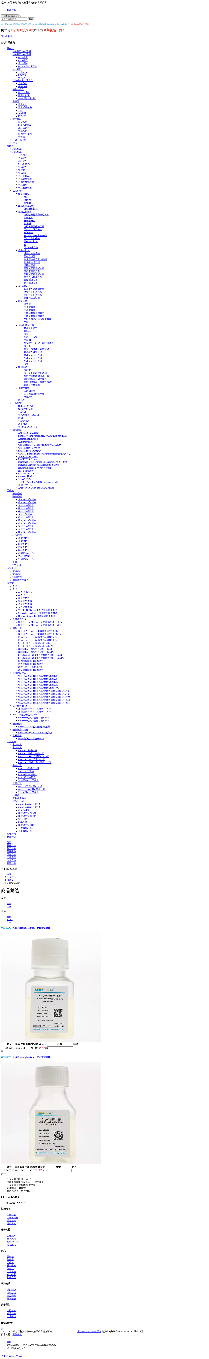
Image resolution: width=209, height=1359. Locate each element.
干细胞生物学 (31, 241)
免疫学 (16, 101)
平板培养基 (29, 310)
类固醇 (27, 331)
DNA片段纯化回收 (27, 66)
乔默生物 (11, 568)
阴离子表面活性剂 (33, 358)
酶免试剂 (17, 493)
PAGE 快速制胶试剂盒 (29, 807)
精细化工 (17, 149)
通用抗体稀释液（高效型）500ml (34, 711)
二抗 (20, 110)
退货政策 (11, 1244)
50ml (9, 922)
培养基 (27, 304)
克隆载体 (22, 83)
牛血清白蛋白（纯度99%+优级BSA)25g (37, 679)
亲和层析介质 (31, 280)
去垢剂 (27, 340)
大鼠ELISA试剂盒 (27, 499)
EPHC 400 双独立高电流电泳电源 (34, 762)
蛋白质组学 (29, 256)
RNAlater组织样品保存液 (25, 714)
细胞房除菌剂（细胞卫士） (31, 661)
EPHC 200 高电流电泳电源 (31, 759)
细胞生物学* (24, 211)
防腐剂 (21, 400)
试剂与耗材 (18, 801)
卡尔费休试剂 (25, 187)
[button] (104, 1051)
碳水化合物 (24, 193)
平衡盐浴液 (24, 95)
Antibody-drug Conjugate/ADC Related (36, 488)
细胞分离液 (29, 265)
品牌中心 (11, 851)
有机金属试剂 (25, 179)
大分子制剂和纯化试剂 (35, 373)
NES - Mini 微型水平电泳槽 (31, 789)
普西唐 (10, 146)
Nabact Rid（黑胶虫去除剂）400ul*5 (36, 652)
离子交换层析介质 (33, 277)
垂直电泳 (17, 765)
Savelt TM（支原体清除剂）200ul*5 (35, 646)
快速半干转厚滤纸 (27, 816)
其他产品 (11, 837)
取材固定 (17, 735)
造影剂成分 (29, 391)
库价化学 (17, 1334)
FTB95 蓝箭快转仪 (27, 774)
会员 (21, 1356)
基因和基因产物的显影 (35, 379)
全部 (9, 903)
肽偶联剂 (28, 397)
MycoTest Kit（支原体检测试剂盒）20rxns (38, 637)
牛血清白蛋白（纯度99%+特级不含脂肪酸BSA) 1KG (44, 702)
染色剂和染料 (31, 208)
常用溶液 (28, 370)
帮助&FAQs (12, 1241)
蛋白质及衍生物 (32, 238)
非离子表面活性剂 (33, 355)
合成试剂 (22, 173)
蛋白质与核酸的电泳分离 (36, 376)
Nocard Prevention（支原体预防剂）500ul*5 (39, 634)
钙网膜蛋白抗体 (26, 559)
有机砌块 (22, 158)
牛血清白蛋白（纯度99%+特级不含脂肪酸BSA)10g (43, 691)
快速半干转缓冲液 (27, 813)
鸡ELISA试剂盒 (26, 526)
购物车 (15, 1356)
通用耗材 (17, 119)
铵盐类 (21, 170)
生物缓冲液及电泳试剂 (35, 259)
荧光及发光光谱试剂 (28, 415)
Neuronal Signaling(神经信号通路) (34, 468)
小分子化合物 (19, 140)
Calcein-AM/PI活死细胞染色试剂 (34, 726)
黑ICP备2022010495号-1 (89, 1331)
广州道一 (11, 741)
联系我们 (11, 863)
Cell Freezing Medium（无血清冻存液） (27, 928)
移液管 (21, 137)
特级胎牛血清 (25, 601)
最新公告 (11, 1298)
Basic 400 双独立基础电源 (31, 753)
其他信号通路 (25, 485)
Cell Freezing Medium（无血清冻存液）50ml (39, 625)
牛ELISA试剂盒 (26, 511)
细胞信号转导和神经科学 (36, 214)
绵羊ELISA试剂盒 (27, 520)
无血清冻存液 (19, 619)
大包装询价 (12, 1217)
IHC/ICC (22, 116)
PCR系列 (17, 69)
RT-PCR (22, 75)
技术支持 (11, 860)
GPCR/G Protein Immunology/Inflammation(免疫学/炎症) (45, 454)
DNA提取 (23, 57)
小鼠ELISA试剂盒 (27, 502)
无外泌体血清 (25, 607)
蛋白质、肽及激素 (33, 229)
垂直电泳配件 (25, 828)
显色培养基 (29, 307)
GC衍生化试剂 (25, 409)
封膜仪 (16, 795)
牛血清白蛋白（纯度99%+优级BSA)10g (37, 676)
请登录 (42, 1048)
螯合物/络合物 (31, 247)
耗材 (15, 562)
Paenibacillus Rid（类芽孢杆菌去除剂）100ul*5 (41, 658)
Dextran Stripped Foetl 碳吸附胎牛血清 (36, 616)
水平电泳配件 (25, 831)
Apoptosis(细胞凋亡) (28, 439)
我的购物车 (7, 36)
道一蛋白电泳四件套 (28, 780)
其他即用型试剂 (32, 385)
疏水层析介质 (31, 283)
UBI (9, 906)
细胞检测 (17, 723)
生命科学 (17, 190)
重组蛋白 (17, 571)
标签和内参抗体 (26, 553)
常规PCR (22, 72)
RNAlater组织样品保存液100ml (33, 717)
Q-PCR (21, 78)
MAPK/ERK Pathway (28, 459)
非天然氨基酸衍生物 (34, 394)
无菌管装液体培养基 (34, 316)
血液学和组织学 (26, 205)
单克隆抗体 (24, 541)
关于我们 (11, 848)
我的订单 (11, 10)
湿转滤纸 (22, 819)
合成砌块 (22, 167)
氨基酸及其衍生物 (33, 352)
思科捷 (10, 48)
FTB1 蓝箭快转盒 (27, 777)
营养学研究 (29, 220)
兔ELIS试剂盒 (25, 514)
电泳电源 (17, 744)
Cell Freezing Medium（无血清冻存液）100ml (40, 622)
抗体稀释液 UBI (20, 705)
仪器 (15, 143)
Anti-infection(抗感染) (28, 433)
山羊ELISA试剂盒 (27, 523)
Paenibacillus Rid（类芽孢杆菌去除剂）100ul (40, 655)
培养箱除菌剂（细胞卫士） (31, 664)
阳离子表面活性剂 (33, 361)
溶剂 (20, 418)
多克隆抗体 (24, 538)
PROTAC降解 (25, 476)
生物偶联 (22, 286)
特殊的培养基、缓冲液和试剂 (38, 382)
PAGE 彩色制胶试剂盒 (29, 804)
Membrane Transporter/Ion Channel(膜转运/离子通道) (43, 462)
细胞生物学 (18, 89)
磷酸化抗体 (24, 550)
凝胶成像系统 (19, 798)
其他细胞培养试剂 (27, 98)
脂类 (26, 364)
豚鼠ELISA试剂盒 (27, 532)
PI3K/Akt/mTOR (26, 473)
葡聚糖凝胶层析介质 (34, 268)
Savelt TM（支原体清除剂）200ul (34, 643)
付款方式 (11, 1223)
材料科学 (22, 155)
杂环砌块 (22, 161)
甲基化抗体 (24, 544)
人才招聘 (11, 1316)
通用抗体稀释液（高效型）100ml (34, 708)
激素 (26, 334)
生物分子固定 (31, 337)
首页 (9, 842)
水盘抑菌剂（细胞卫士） (30, 667)
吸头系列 (22, 122)
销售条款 (11, 1220)
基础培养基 (24, 92)
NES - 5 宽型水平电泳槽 (30, 786)
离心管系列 (24, 128)
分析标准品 (24, 421)
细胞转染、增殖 (20, 729)
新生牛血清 (24, 598)
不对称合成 (24, 176)
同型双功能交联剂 (33, 295)
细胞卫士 (17, 628)
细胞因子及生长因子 (34, 226)
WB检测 (22, 113)
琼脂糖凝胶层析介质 (34, 274)
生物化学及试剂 (26, 325)
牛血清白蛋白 (19, 673)
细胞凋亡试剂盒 (20, 580)
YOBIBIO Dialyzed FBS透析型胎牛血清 (37, 610)
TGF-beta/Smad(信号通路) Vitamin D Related (39, 482)
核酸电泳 (22, 86)
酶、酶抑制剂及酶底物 (35, 235)
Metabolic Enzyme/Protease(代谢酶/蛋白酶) (38, 465)
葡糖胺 (27, 202)
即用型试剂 (24, 367)
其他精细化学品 (26, 181)
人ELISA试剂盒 (26, 505)
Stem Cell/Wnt (24, 479)
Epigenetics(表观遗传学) (29, 451)
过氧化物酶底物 (32, 253)
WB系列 (17, 565)
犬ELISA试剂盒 (26, 529)
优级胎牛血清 (25, 604)
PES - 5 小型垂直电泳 (28, 768)
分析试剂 (22, 412)
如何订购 (11, 1214)
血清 (15, 586)
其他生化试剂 (31, 328)
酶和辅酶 (28, 232)
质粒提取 (22, 63)
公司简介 (11, 1310)
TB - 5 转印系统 (26, 771)
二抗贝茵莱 (24, 556)
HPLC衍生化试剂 (27, 406)
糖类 (26, 196)
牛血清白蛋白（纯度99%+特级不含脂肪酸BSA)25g (43, 694)
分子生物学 (24, 250)
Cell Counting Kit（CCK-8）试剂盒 (35, 732)
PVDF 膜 (22, 822)
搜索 (31, 19)
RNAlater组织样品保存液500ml (33, 720)
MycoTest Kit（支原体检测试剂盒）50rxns (38, 640)
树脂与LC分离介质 (27, 427)
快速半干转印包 (26, 825)
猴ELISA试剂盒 (26, 517)
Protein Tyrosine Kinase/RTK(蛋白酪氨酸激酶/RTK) (42, 436)
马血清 (21, 595)
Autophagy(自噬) (26, 442)
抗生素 (27, 346)
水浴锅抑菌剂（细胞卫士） (31, 670)
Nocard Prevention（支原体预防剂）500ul (38, 631)
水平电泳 (17, 783)
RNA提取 (23, 60)
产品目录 (11, 877)
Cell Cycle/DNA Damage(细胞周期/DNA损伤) (40, 445)
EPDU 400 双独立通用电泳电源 (33, 756)
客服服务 (11, 1235)
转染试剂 (17, 577)
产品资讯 (11, 857)
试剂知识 (11, 1289)
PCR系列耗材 (25, 125)
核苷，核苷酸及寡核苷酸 (36, 349)
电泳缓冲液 (24, 810)
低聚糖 (27, 199)
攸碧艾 (10, 583)
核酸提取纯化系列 (22, 51)
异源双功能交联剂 (33, 292)
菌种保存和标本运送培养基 (37, 319)
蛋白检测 (22, 104)
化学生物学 (24, 388)
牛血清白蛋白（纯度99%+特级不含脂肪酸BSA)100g (44, 697)
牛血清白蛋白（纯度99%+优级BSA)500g (38, 685)
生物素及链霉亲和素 (34, 289)
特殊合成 (22, 184)
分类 (8, 1356)
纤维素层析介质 (32, 271)
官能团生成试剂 (32, 298)
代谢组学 (28, 217)
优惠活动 (11, 854)
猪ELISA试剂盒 (26, 508)
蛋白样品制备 (25, 107)
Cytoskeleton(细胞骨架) (29, 448)
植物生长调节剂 (32, 262)
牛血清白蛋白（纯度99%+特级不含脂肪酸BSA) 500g (44, 700)
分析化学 (17, 403)
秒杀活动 (11, 845)
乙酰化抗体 (24, 547)
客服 (9, 1342)
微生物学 (22, 301)
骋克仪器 (11, 834)
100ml (10, 919)
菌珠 (26, 322)
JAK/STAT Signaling (28, 456)
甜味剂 (27, 223)
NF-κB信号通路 (26, 471)
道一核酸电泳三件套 (28, 792)
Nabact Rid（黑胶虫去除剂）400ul (35, 649)
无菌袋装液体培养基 (34, 313)
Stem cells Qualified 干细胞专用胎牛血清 (37, 613)
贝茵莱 (10, 490)
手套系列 (22, 131)
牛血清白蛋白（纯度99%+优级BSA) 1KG (38, 688)
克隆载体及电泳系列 (23, 80)
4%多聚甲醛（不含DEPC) (31, 738)
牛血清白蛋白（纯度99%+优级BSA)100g (38, 682)
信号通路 (17, 430)
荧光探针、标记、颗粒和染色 (38, 343)
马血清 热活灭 (25, 592)
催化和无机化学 (26, 164)
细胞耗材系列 (25, 134)
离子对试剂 (24, 424)
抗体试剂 (17, 535)
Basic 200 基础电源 (27, 750)
